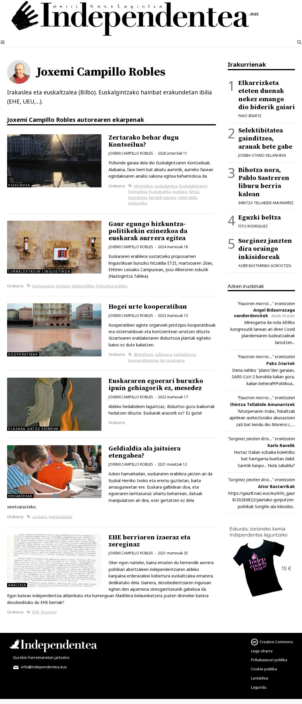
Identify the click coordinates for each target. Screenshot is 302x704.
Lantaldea (259, 678)
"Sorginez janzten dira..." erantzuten (261, 438)
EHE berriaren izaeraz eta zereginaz (149, 541)
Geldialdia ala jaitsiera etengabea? (144, 452)
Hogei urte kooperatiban (148, 307)
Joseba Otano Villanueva (262, 155)
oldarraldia (187, 197)
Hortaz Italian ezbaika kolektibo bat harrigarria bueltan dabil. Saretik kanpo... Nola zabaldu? (264, 458)
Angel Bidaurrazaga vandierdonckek (264, 312)
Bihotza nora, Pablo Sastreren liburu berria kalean (263, 182)
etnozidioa (143, 186)
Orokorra (117, 186)
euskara (180, 191)
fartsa (194, 191)
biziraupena (43, 286)
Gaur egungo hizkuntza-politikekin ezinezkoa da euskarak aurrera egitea (148, 231)
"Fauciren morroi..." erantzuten (266, 303)
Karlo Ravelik (281, 445)
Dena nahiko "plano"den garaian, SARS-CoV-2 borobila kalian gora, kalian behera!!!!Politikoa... (263, 376)
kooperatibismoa (143, 360)
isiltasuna (163, 354)
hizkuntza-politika (111, 286)
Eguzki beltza (259, 218)
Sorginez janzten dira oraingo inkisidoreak (265, 249)
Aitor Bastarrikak (276, 486)
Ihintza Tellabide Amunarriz (265, 202)
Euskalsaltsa (160, 191)
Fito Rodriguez (253, 226)
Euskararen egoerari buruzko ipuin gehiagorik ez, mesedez (156, 384)
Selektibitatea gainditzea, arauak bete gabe (265, 138)
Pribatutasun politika (269, 659)
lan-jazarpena (172, 360)
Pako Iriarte (249, 115)
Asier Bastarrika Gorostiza (264, 265)
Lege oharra (262, 651)
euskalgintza (166, 186)
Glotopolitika (83, 286)
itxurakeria (137, 197)
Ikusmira (49, 612)
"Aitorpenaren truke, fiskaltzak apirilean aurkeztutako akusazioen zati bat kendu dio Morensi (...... (262, 417)
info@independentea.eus (43, 666)
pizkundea (137, 203)
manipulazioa (60, 516)
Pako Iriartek (280, 363)
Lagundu (259, 687)
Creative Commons (276, 641)
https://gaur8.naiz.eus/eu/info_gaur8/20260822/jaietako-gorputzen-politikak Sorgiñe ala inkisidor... (261, 499)
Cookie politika (264, 669)
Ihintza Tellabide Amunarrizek (262, 404)
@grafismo (143, 354)
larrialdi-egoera (162, 197)
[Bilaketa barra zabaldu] (299, 42)
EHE (35, 612)
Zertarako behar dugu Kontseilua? (144, 141)
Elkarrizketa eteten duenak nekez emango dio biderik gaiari (266, 95)
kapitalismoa (185, 354)
